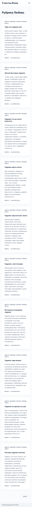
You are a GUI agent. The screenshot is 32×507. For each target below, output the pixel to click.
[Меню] (29, 3)
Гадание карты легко (13, 167)
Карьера (18, 21)
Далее (25, 496)
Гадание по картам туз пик (15, 406)
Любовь (24, 21)
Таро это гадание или (13, 27)
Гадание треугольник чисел (16, 216)
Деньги (7, 21)
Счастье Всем (10, 3)
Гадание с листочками (14, 264)
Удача (7, 23)
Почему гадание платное (15, 452)
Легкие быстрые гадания (15, 73)
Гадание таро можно (13, 360)
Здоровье (12, 21)
